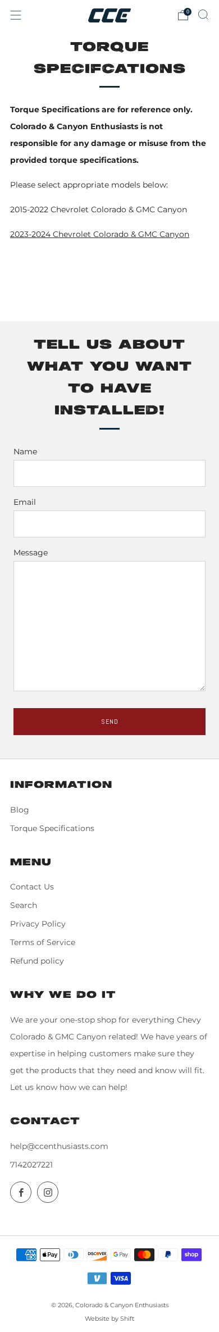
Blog (19, 810)
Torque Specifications (52, 828)
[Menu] (15, 15)
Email (24, 502)
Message (30, 553)
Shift (127, 1318)
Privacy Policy (38, 924)
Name (25, 451)
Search (23, 905)
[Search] (203, 14)
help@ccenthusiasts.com (59, 1146)
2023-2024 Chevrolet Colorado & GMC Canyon (99, 234)
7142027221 (31, 1165)
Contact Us (32, 887)
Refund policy (37, 961)
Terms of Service (42, 942)
